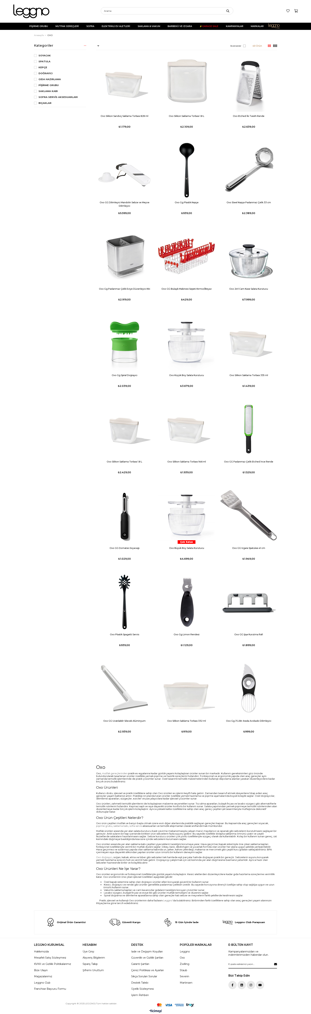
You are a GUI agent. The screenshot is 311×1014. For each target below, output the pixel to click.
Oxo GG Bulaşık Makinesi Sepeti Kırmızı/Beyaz (186, 288)
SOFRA (90, 26)
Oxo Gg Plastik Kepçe (187, 202)
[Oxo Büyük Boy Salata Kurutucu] (186, 515)
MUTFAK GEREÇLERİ (67, 26)
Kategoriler (43, 46)
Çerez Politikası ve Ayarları (147, 970)
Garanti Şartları (140, 964)
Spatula (44, 61)
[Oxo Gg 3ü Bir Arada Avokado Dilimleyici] (248, 688)
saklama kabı (120, 826)
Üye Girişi (88, 951)
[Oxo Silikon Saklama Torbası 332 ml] (186, 688)
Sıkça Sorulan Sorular (144, 976)
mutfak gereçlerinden (115, 773)
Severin (184, 976)
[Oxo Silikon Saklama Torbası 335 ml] (248, 342)
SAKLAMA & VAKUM (149, 26)
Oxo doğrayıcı (104, 857)
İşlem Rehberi (140, 995)
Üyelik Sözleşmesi (142, 988)
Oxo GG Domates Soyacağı (124, 548)
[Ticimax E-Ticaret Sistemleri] (155, 1011)
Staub (183, 970)
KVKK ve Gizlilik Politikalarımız (52, 964)
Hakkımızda (41, 951)
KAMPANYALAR (234, 26)
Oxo (182, 957)
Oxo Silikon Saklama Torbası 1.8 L (186, 116)
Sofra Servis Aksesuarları (58, 97)
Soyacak (45, 55)
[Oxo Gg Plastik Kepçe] (186, 169)
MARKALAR (257, 26)
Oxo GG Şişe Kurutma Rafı (248, 634)
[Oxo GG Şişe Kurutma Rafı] (248, 602)
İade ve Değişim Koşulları (147, 951)
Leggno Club (276, 26)
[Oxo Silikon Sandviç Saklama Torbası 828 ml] (124, 83)
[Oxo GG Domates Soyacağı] (124, 515)
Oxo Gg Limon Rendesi (186, 634)
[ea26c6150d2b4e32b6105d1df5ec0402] (175, 1005)
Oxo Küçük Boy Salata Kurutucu (186, 375)
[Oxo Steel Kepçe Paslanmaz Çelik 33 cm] (248, 169)
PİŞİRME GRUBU (38, 26)
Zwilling (184, 964)
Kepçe (43, 67)
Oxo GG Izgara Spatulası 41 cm (248, 548)
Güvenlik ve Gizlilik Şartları (147, 957)
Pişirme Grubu (49, 85)
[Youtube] (260, 985)
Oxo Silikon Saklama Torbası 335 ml (248, 375)
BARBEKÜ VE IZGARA (180, 26)
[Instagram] (251, 985)
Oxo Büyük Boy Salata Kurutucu (186, 548)
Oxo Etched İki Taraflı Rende (248, 116)
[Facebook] (232, 985)
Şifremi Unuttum (93, 970)
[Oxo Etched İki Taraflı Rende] (248, 83)
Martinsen (186, 982)
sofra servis (135, 826)
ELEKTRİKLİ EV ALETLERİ (116, 26)
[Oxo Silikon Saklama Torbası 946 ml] (186, 429)
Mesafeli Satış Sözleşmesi (50, 957)
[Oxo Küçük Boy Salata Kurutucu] (186, 342)
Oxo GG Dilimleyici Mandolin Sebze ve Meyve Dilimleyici (124, 204)
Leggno (167, 900)
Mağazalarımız (43, 976)
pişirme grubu (104, 826)
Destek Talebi (139, 982)
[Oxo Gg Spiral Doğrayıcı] (124, 342)
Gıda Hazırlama (50, 79)
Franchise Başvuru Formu (50, 988)
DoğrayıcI (46, 73)
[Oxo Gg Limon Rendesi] (186, 602)
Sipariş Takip (90, 964)
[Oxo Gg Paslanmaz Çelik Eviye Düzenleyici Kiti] (124, 256)
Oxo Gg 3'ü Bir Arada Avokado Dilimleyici (248, 721)
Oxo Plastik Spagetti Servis (124, 634)
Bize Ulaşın (41, 970)
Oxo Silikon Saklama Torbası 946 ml (186, 461)
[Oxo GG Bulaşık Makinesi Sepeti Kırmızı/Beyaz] (186, 256)
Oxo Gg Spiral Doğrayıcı (124, 375)
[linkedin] (242, 985)
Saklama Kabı (48, 91)
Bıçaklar (45, 103)
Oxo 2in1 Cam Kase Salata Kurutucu (248, 288)
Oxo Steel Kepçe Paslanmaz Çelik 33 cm (249, 202)
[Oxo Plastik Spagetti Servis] (124, 602)
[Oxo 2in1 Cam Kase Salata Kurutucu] (248, 256)
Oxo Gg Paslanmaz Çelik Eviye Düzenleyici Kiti (124, 288)
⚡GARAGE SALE (208, 26)
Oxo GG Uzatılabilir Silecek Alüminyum (124, 721)
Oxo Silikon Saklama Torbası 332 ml (186, 721)
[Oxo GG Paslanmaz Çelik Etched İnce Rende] (248, 429)
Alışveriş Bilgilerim (94, 957)
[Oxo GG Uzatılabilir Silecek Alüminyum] (124, 688)
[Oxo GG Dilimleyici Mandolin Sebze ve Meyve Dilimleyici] (124, 169)
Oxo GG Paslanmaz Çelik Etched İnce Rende (248, 461)
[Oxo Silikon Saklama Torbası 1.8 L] (186, 83)
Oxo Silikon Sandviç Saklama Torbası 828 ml (124, 116)
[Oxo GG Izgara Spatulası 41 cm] (248, 515)
